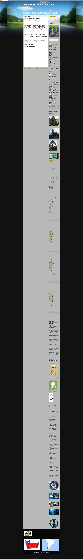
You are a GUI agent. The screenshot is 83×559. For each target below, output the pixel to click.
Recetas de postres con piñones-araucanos (55, 103)
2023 (51, 161)
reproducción (51, 290)
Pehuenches (35, 42)
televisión (50, 302)
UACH (50, 305)
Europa (50, 236)
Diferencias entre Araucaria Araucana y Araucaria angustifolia (55, 87)
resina (50, 291)
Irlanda (50, 266)
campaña (50, 208)
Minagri (50, 271)
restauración (51, 292)
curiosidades (51, 228)
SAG (50, 293)
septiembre (52, 171)
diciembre (52, 168)
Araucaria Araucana (30, 41)
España (50, 235)
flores (50, 240)
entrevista (50, 234)
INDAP (50, 258)
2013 (51, 189)
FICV (50, 239)
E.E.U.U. (50, 233)
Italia (50, 268)
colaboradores (40, 41)
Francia (50, 245)
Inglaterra (50, 260)
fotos (42, 41)
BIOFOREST (51, 204)
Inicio (37, 68)
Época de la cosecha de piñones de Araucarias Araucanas (53, 67)
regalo (50, 289)
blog (49, 205)
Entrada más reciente (28, 68)
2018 (51, 167)
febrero (52, 182)
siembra (50, 296)
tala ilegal (50, 300)
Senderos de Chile (51, 295)
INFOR (50, 259)
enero (52, 183)
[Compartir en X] (42, 40)
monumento (26, 42)
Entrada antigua (44, 68)
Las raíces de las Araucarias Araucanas (55, 60)
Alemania (50, 196)
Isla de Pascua (51, 267)
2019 (51, 166)
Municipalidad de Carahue (52, 274)
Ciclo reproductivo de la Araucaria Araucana (55, 95)
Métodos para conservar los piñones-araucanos (53, 109)
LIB (49, 269)
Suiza (50, 299)
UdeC (50, 307)
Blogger (47, 552)
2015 (51, 187)
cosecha (50, 227)
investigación (51, 265)
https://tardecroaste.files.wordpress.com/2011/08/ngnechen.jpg (33, 29)
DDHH (50, 229)
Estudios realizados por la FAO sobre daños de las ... (54, 178)
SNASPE (50, 298)
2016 (51, 186)
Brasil (50, 207)
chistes (50, 213)
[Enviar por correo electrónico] (41, 40)
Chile (36, 41)
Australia (50, 202)
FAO (49, 237)
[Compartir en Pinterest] (44, 40)
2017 (51, 185)
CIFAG (50, 214)
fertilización (50, 238)
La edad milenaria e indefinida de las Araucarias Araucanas (55, 74)
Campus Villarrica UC (52, 209)
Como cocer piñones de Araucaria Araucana (55, 45)
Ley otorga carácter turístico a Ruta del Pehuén (54, 179)
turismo (50, 303)
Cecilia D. (55, 321)
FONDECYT (51, 241)
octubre (52, 170)
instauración (51, 263)
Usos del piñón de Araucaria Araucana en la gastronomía (53, 81)
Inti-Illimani (50, 264)
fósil (49, 243)
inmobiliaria (50, 262)
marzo (52, 181)
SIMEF (50, 297)
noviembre (52, 169)
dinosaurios (50, 231)
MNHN (50, 272)
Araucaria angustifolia (52, 197)
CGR (50, 211)
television (50, 301)
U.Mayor (50, 304)
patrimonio (29, 42)
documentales (51, 232)
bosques (50, 206)
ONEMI (50, 276)
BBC (49, 203)
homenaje (45, 41)
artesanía (50, 201)
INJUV (50, 261)
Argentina (34, 41)
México (50, 270)
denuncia (50, 230)
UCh (49, 306)
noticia (50, 275)
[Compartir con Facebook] (43, 40)
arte (49, 200)
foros (50, 242)
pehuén (32, 42)
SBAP (50, 294)
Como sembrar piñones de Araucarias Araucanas (55, 53)
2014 (51, 188)
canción (50, 210)
